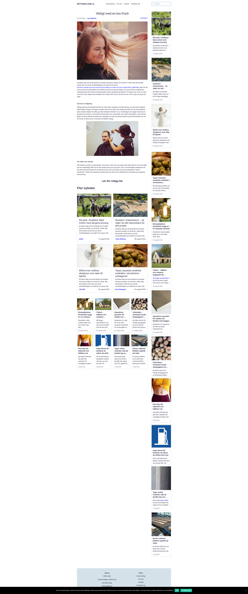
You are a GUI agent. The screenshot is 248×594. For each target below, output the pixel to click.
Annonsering (110, 4)
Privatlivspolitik (186, 590)
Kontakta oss (135, 4)
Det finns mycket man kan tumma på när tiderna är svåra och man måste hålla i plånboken (108, 87)
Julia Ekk (82, 289)
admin (81, 239)
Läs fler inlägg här (112, 181)
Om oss (119, 4)
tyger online (164, 500)
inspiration (144, 18)
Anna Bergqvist (120, 289)
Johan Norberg (120, 239)
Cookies (126, 4)
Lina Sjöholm (91, 18)
